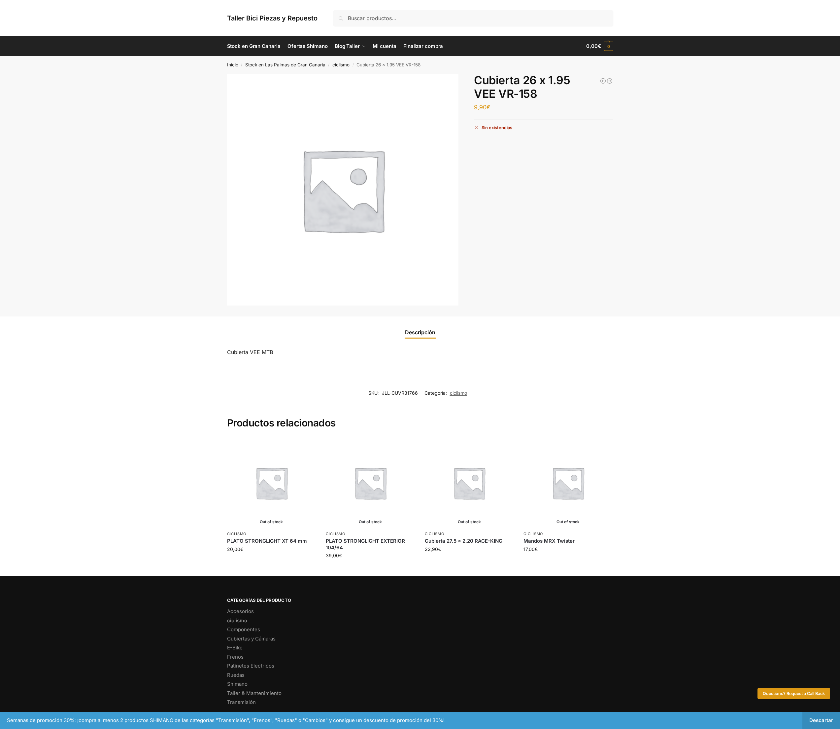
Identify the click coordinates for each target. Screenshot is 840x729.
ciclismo (341, 64)
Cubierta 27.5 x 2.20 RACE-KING (463, 541)
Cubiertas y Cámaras (251, 639)
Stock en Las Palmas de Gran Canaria (285, 64)
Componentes (243, 629)
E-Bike (235, 647)
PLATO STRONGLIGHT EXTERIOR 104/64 (365, 544)
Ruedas (236, 675)
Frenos (235, 657)
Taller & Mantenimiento (254, 693)
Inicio (232, 64)
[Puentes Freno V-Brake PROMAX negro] (603, 81)
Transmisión (241, 702)
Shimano (237, 684)
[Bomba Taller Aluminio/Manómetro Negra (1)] (609, 81)
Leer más (271, 563)
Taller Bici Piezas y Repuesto (272, 18)
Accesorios (240, 611)
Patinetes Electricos (250, 666)
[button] (599, 46)
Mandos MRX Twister (549, 541)
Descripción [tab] (420, 332)
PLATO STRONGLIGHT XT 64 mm (267, 541)
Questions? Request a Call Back (794, 693)
